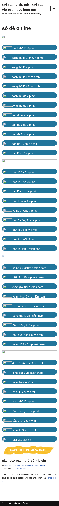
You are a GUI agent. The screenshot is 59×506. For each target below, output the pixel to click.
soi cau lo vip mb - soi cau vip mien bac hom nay (26, 466)
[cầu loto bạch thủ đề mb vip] (29, 451)
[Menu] (53, 8)
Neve (4, 503)
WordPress (23, 503)
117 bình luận (20, 469)
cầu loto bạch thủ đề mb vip (24, 460)
